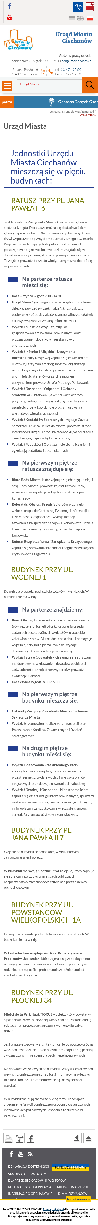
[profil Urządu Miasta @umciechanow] (9, 6)
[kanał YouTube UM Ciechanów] (9, 17)
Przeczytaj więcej (53, 1209)
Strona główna (71, 111)
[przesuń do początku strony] (88, 1138)
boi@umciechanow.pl (77, 61)
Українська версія (72, 18)
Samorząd (88, 111)
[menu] (7, 86)
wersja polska (89, 18)
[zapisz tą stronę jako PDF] (20, 1138)
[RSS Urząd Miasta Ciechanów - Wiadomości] (30, 1154)
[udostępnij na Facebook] (31, 1138)
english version (81, 18)
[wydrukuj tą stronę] (8, 1138)
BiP (91, 7)
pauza (7, 101)
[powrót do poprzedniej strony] (77, 1138)
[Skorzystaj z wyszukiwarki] (90, 85)
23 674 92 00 (71, 69)
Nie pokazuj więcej (78, 1199)
